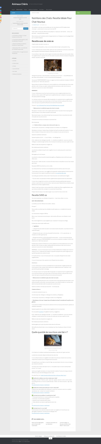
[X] (0, 9)
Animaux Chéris (20, 4)
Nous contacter (49, 9)
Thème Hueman (27, 441)
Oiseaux (25, 9)
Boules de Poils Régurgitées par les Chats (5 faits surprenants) (38, 424)
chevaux (14, 66)
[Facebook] (0, 7)
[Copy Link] (0, 16)
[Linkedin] (0, 10)
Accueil (13, 9)
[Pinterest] (0, 12)
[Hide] (0, 22)
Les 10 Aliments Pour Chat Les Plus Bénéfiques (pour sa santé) (50, 105)
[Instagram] (0, 17)
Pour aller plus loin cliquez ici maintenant (41, 385)
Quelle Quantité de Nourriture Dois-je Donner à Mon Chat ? (53, 375)
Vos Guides (41, 9)
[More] (0, 21)
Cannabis (14, 60)
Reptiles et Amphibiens (33, 9)
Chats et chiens (19, 9)
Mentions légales (38, 436)
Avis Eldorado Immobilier (61, 436)
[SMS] (0, 19)
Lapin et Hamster (16, 68)
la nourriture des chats (61, 173)
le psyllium (41, 311)
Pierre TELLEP (36, 24)
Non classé (15, 71)
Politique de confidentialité (49, 436)
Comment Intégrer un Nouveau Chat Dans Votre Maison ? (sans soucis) (65, 424)
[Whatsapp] (0, 14)
